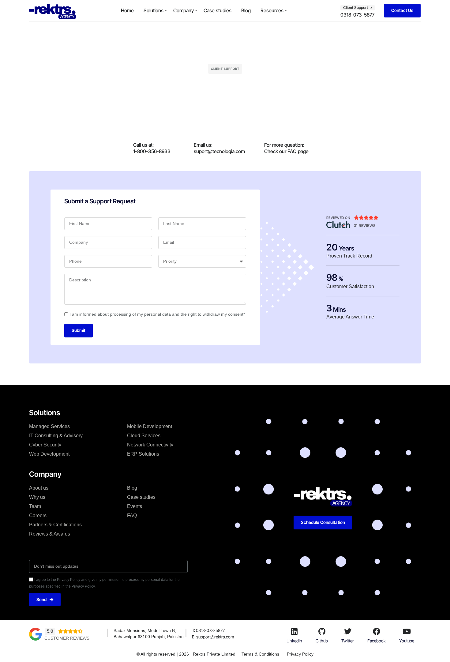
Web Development (49, 454)
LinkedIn (294, 640)
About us (38, 488)
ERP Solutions (143, 454)
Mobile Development (149, 426)
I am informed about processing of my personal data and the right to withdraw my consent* (157, 314)
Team (35, 506)
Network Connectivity (150, 444)
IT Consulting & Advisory (56, 435)
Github (322, 640)
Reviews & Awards (49, 533)
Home (127, 10)
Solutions (153, 10)
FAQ (132, 515)
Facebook (376, 640)
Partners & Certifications (55, 524)
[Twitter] (347, 631)
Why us (37, 497)
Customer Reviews (66, 638)
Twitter (347, 640)
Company (183, 10)
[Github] (321, 631)
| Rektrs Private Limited (212, 654)
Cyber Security (45, 444)
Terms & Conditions (260, 654)
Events (134, 506)
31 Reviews (365, 225)
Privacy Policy (300, 654)
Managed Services (49, 426)
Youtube (406, 640)
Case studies (217, 10)
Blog (246, 10)
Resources (272, 10)
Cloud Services (143, 435)
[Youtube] (407, 631)
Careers (38, 515)
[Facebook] (376, 631)
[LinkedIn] (294, 631)
